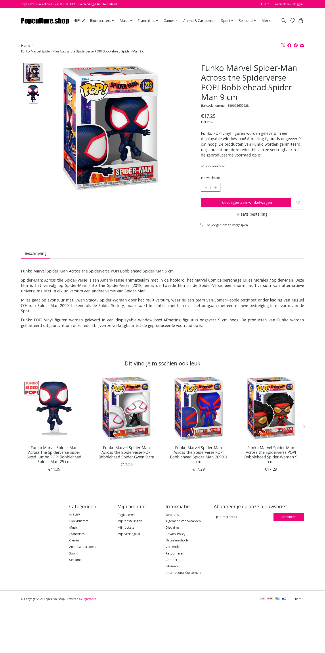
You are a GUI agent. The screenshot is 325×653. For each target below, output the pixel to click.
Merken (268, 20)
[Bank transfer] (263, 599)
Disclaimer (173, 527)
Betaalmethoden (178, 540)
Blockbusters (78, 521)
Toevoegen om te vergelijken (226, 225)
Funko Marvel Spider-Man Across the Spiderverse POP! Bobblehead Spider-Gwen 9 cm (126, 452)
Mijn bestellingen (129, 521)
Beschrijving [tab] (36, 253)
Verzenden (173, 546)
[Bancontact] (284, 599)
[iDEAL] (270, 599)
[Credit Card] (277, 599)
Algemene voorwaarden (183, 521)
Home (25, 45)
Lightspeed (90, 599)
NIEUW (79, 20)
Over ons (172, 514)
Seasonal (75, 559)
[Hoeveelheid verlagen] (206, 187)
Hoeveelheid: (210, 177)
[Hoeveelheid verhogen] (215, 187)
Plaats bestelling (252, 214)
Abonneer (288, 516)
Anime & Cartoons (82, 546)
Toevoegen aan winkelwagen (246, 202)
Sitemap (172, 566)
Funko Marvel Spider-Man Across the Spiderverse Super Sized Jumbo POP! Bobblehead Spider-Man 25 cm (54, 454)
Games (74, 540)
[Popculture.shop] (45, 21)
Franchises (77, 533)
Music (73, 527)
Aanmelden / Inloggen (289, 4)
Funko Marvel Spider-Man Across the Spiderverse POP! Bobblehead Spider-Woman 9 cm (270, 454)
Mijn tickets (125, 527)
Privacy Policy (175, 533)
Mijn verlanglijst (128, 533)
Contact (171, 559)
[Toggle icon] (284, 21)
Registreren (126, 514)
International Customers (183, 572)
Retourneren (175, 553)
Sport (73, 553)
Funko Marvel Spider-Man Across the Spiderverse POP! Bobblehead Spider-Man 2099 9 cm (198, 454)
